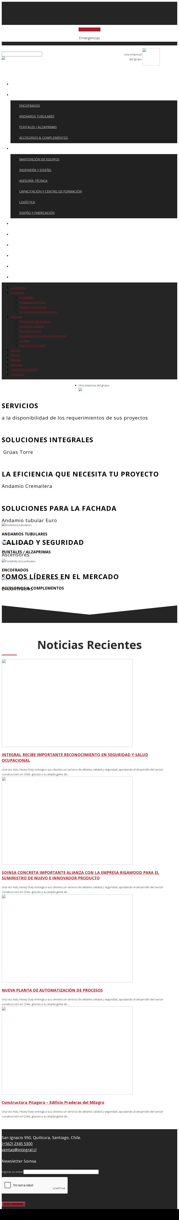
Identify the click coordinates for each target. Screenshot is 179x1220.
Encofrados (29, 105)
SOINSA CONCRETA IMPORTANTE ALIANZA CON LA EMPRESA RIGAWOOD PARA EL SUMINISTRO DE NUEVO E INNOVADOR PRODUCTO (80, 875)
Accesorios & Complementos (43, 138)
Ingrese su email (12, 1172)
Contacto (21, 255)
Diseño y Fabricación (37, 213)
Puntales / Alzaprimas (38, 127)
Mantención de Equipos (39, 159)
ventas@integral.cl (19, 1149)
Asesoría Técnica (33, 181)
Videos (18, 234)
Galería (19, 223)
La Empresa (22, 84)
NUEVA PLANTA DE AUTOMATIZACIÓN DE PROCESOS (52, 990)
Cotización (22, 277)
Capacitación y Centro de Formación (50, 191)
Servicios (20, 148)
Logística (27, 202)
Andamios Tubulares (36, 116)
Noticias (20, 245)
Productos (22, 95)
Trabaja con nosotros (32, 266)
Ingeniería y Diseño (35, 170)
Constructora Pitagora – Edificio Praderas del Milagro (53, 1102)
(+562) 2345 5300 (17, 1143)
